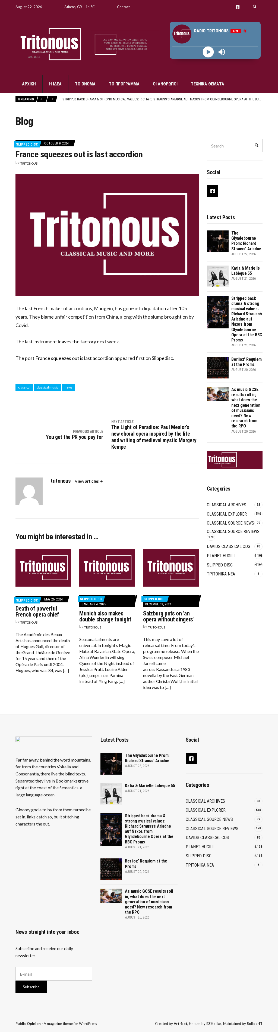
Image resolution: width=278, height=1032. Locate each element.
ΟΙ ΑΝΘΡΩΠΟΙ (165, 84)
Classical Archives (226, 504)
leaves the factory (77, 341)
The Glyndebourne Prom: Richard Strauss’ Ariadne (246, 240)
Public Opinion (28, 1023)
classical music (47, 387)
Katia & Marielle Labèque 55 (245, 271)
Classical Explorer (227, 514)
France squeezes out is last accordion (74, 358)
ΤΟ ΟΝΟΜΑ (85, 84)
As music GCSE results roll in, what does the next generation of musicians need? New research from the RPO (245, 408)
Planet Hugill (221, 555)
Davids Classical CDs (228, 546)
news (68, 387)
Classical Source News (230, 523)
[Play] (208, 52)
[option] (162, 99)
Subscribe (31, 986)
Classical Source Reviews (233, 531)
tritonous (28, 163)
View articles (87, 480)
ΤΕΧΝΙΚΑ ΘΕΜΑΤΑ (207, 84)
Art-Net (180, 1023)
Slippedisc (162, 358)
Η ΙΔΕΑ (55, 84)
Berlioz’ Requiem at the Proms (246, 362)
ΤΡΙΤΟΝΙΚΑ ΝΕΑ (221, 574)
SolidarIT (255, 1023)
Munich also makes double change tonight (105, 616)
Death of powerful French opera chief (37, 611)
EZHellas (214, 1023)
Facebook (238, 7)
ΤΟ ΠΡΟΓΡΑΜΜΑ (124, 84)
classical (24, 387)
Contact (123, 7)
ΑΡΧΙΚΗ (29, 84)
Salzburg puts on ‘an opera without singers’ (168, 616)
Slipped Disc (27, 144)
